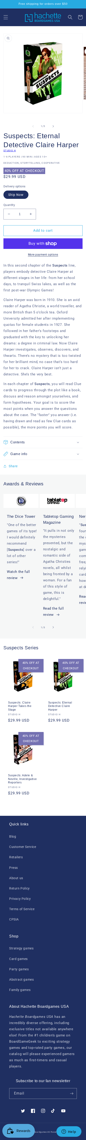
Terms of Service (22, 909)
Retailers (16, 857)
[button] (6, 17)
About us (16, 878)
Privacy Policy (20, 899)
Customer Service (22, 847)
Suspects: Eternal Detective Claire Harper (60, 706)
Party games (19, 969)
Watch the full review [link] (18, 575)
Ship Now (16, 195)
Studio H (9, 150)
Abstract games (21, 979)
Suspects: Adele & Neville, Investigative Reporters (22, 779)
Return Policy (19, 888)
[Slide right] (53, 126)
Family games (20, 990)
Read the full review (53, 611)
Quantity (9, 205)
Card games (18, 959)
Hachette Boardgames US (37, 1132)
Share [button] (13, 466)
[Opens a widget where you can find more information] (68, 1132)
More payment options (43, 254)
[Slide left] (33, 126)
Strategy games (21, 948)
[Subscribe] (72, 1093)
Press (13, 868)
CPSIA (14, 919)
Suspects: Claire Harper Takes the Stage (20, 706)
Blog (12, 836)
